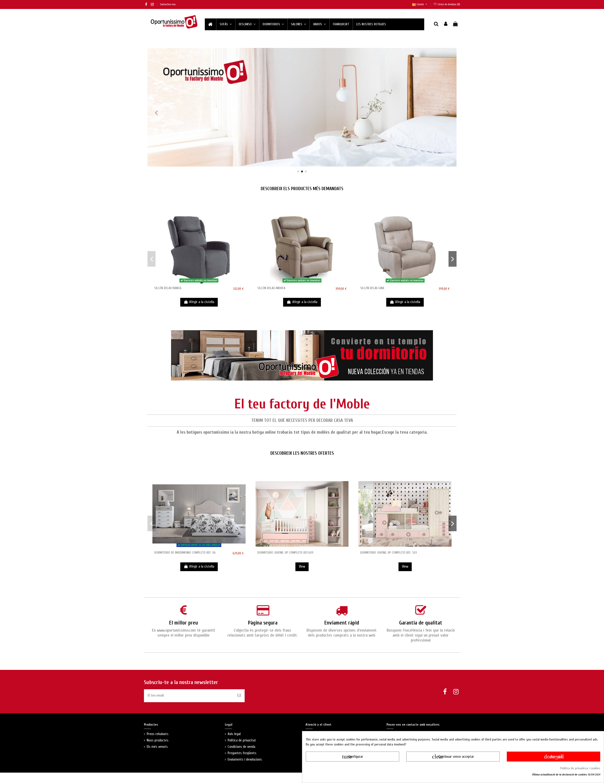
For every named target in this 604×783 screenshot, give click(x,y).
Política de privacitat (242, 740)
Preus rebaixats (157, 734)
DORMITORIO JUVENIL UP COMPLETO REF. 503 (388, 553)
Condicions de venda (241, 747)
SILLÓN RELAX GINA (372, 288)
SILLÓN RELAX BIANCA (167, 288)
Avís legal (234, 734)
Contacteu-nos (168, 4)
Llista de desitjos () (448, 4)
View (302, 567)
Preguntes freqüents (242, 753)
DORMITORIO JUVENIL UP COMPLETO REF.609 (285, 553)
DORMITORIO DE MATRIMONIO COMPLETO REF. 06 (185, 553)
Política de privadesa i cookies (580, 768)
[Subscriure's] (239, 695)
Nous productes (157, 740)
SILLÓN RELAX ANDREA (271, 288)
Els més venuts (157, 747)
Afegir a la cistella (201, 302)
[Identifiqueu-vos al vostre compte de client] (446, 24)
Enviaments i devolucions (245, 759)
